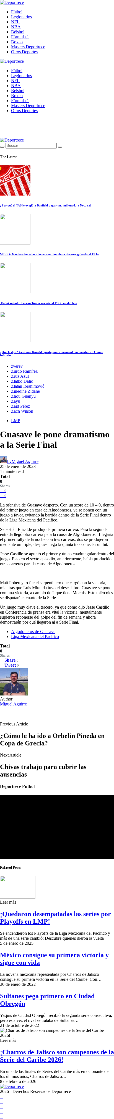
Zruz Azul (20, 376)
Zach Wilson (22, 411)
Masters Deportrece (28, 46)
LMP (15, 420)
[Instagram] (1, 130)
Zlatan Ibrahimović (27, 386)
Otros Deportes (24, 51)
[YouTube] (1, 125)
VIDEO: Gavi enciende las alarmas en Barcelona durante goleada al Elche (49, 254)
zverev (17, 366)
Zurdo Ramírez (24, 371)
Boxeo (17, 41)
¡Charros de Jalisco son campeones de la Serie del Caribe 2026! (57, 1056)
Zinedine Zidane (25, 391)
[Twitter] (1, 135)
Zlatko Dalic (22, 381)
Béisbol (17, 31)
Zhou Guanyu (23, 396)
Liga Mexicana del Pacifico (35, 636)
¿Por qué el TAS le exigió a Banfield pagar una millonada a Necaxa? (46, 205)
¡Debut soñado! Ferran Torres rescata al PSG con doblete (38, 303)
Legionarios (21, 16)
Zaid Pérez (20, 406)
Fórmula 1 (20, 36)
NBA (16, 26)
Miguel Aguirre (13, 704)
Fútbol (16, 11)
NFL (15, 21)
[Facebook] (1, 120)
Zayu (15, 401)
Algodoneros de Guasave (33, 631)
